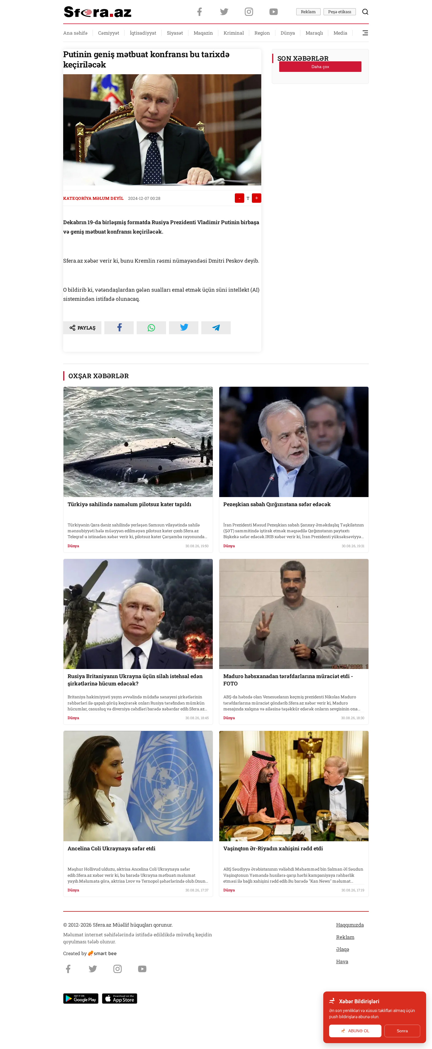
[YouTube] (274, 12)
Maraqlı (314, 33)
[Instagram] (249, 12)
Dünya (288, 33)
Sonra (402, 1030)
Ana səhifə (75, 33)
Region (262, 33)
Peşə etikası (339, 11)
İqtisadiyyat (143, 33)
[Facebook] (200, 12)
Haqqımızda (350, 924)
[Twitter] (224, 12)
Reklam (308, 11)
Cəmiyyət (108, 33)
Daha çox (320, 66)
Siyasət (175, 33)
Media (340, 33)
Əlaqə (342, 949)
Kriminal (234, 33)
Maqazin (203, 33)
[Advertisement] (320, 103)
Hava (342, 961)
